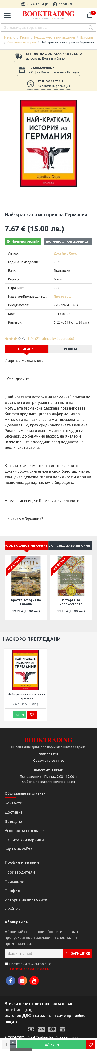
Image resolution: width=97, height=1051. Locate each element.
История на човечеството (71, 601)
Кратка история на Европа (26, 601)
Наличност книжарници (67, 241)
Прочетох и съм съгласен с (30, 966)
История (86, 37)
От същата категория (70, 545)
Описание (27, 348)
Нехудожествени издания (54, 37)
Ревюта (70, 348)
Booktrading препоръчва (26, 545)
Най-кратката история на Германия (26, 696)
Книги (24, 37)
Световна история (21, 42)
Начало (9, 37)
